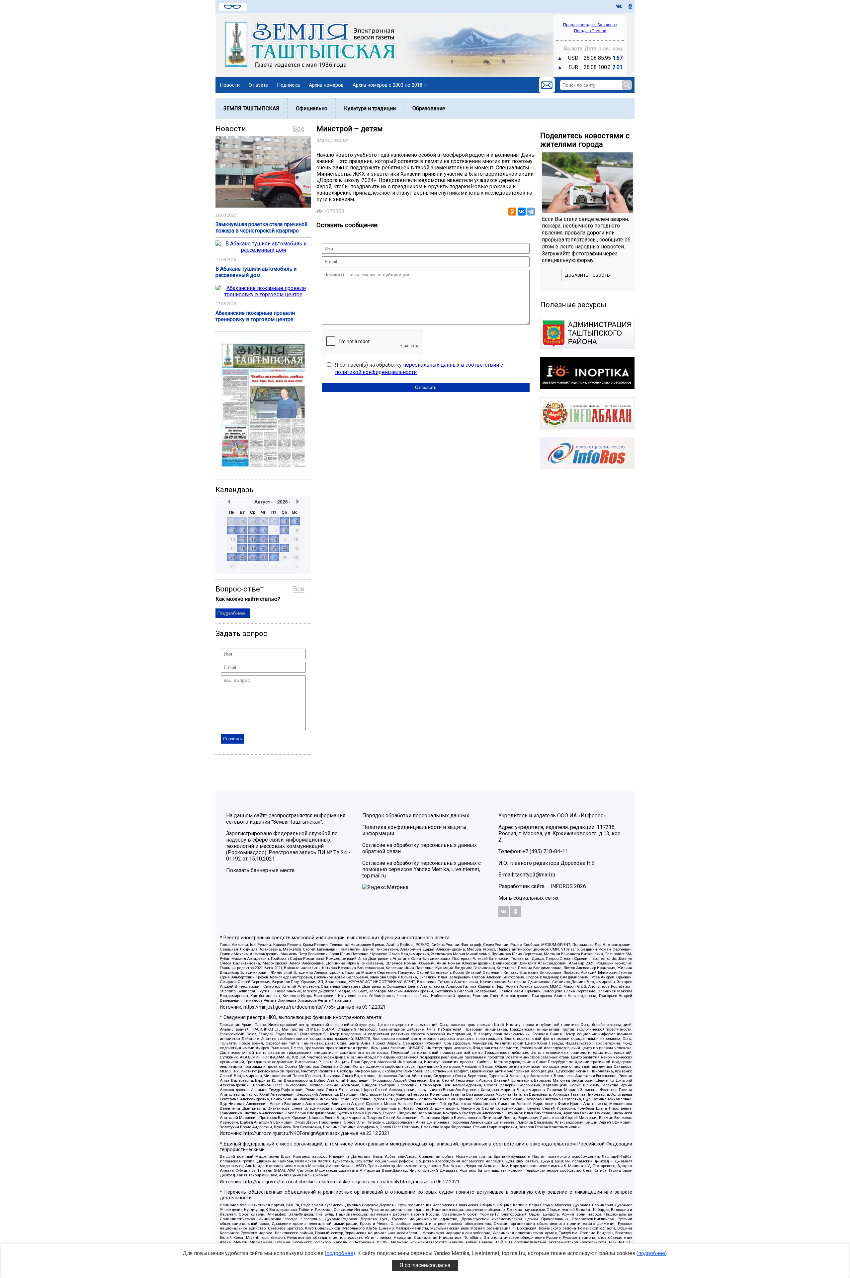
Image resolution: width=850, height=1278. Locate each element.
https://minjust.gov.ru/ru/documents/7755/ (289, 1007)
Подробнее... (232, 613)
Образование (428, 108)
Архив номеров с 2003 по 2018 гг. (391, 85)
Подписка (288, 85)
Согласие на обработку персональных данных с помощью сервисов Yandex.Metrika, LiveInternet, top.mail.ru (421, 869)
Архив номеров (326, 85)
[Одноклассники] (512, 212)
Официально (311, 108)
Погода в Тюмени (590, 31)
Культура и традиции (370, 108)
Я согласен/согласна (425, 1265)
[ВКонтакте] (522, 212)
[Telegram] (531, 212)
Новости (230, 85)
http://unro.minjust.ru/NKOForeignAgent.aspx (291, 1133)
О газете (258, 85)
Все (298, 129)
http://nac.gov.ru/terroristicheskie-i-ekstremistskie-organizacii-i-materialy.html (326, 1182)
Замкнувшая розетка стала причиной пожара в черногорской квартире (261, 227)
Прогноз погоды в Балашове (590, 25)
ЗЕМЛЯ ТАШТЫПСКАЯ (251, 108)
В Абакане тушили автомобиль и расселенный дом (256, 272)
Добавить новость (587, 275)
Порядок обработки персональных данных (415, 815)
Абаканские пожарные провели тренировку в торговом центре (255, 316)
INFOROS (562, 886)
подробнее (339, 1253)
